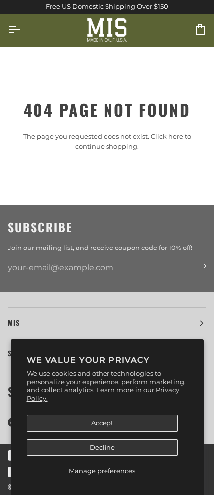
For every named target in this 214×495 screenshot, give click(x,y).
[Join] (198, 266)
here (175, 136)
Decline (102, 447)
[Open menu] (23, 30)
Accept (102, 423)
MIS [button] (14, 323)
